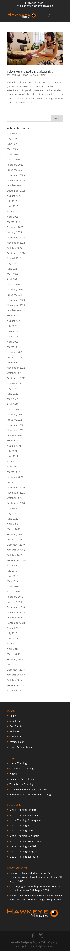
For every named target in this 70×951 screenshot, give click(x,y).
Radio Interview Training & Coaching (30, 794)
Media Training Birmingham (25, 820)
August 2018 (14, 628)
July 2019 (12, 570)
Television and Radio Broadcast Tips (30, 71)
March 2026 (13, 159)
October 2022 (14, 372)
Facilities (14, 731)
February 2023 (15, 352)
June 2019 (12, 576)
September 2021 (16, 440)
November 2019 (16, 549)
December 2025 (16, 175)
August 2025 (14, 195)
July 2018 (12, 633)
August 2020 (14, 508)
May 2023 (12, 336)
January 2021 (14, 482)
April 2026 (13, 154)
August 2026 (14, 133)
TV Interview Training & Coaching (28, 789)
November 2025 (16, 180)
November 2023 (16, 305)
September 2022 (16, 378)
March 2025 (13, 222)
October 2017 (14, 680)
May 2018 (12, 643)
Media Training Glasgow (23, 851)
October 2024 (14, 248)
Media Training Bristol (22, 825)
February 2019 (15, 596)
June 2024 (12, 268)
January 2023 (14, 357)
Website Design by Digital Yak (28, 942)
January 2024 (14, 294)
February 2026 (15, 164)
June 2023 (12, 331)
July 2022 (12, 388)
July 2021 (12, 451)
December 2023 (16, 300)
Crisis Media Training (21, 768)
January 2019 (14, 602)
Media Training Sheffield (23, 846)
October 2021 (14, 435)
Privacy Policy (16, 741)
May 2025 (12, 211)
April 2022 (13, 404)
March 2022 (13, 409)
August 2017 (14, 690)
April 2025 (13, 216)
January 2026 (14, 169)
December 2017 (16, 669)
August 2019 (14, 565)
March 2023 (13, 346)
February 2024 (15, 289)
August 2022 (14, 383)
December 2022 (16, 362)
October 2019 (14, 555)
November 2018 (16, 612)
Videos (13, 773)
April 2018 (13, 648)
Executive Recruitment (22, 779)
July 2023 (12, 326)
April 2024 (13, 279)
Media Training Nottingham (25, 841)
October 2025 (14, 185)
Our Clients (15, 726)
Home (12, 715)
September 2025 (16, 190)
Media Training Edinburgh (24, 856)
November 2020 (16, 492)
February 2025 (15, 227)
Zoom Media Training (21, 784)
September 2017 (16, 685)
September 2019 (16, 560)
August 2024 (14, 258)
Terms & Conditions (20, 747)
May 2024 (12, 274)
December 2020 (16, 487)
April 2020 (13, 523)
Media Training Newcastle (24, 835)
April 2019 (13, 586)
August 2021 (14, 445)
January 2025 (14, 232)
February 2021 (15, 477)
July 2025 (12, 201)
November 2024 (16, 242)
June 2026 (12, 143)
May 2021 (12, 461)
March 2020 (13, 529)
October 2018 (14, 617)
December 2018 (16, 607)
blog (43, 74)
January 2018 (14, 664)
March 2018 (13, 654)
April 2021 (13, 466)
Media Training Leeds (21, 830)
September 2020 (16, 503)
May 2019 (12, 581)
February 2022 (15, 414)
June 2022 (12, 393)
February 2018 (15, 659)
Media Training (18, 763)
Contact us (15, 736)
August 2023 (14, 320)
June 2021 (12, 456)
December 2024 (16, 237)
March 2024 (13, 284)
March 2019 (13, 591)
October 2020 (14, 497)
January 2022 (14, 419)
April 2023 (13, 341)
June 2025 (12, 206)
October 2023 (14, 310)
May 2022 (12, 399)
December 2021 (16, 425)
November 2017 (16, 674)
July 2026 (12, 138)
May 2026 (12, 149)
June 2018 (12, 638)
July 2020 (12, 513)
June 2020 (12, 518)
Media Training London (22, 809)
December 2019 (16, 544)
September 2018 (16, 622)
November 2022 (16, 367)
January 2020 (14, 539)
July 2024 (12, 263)
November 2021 (16, 430)
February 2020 (15, 534)
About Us (14, 721)
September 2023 (16, 315)
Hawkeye (15, 74)
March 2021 (13, 471)
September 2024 (16, 253)
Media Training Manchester (25, 815)
